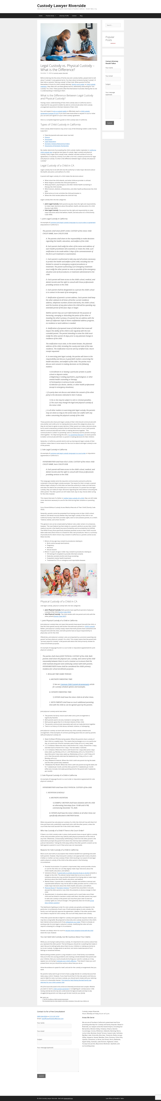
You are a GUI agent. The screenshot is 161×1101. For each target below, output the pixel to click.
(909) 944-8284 (42, 1016)
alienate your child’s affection (66, 961)
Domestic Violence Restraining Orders (57, 144)
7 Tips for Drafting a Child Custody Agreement (55, 999)
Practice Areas (50, 15)
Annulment (48, 139)
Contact (74, 15)
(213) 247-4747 (54, 1016)
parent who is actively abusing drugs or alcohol (73, 873)
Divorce (47, 137)
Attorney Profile (64, 15)
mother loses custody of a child (73, 498)
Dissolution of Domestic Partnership (57, 146)
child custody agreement (61, 989)
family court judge (78, 84)
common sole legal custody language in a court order (68, 453)
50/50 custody (89, 626)
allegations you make (73, 922)
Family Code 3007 (60, 616)
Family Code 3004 (64, 612)
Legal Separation (50, 141)
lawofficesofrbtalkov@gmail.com (52, 1019)
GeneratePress (68, 1098)
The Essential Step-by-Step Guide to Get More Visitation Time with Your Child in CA (65, 1001)
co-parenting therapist (76, 435)
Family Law (45, 997)
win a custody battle (60, 111)
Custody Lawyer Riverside (61, 5)
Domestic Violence (63, 888)
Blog (81, 15)
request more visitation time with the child (79, 930)
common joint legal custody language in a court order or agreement (72, 222)
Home (40, 15)
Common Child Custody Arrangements (74, 684)
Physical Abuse (50, 888)
